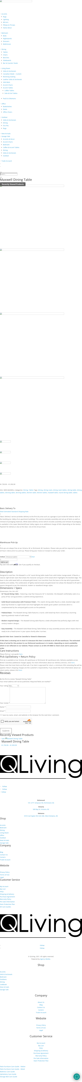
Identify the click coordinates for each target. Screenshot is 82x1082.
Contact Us (4, 855)
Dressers (6, 41)
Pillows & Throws (9, 25)
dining (40, 490)
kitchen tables (42, 493)
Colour (2, 557)
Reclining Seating (9, 77)
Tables (5, 52)
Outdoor (4, 117)
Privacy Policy (5, 872)
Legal (2, 877)
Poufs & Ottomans (9, 98)
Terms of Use (4, 875)
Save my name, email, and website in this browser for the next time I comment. (31, 715)
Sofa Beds (6, 82)
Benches (6, 58)
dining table (72, 490)
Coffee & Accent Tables (11, 147)
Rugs (5, 17)
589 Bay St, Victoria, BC (41, 809)
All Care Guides (5, 907)
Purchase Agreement (7, 897)
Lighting (6, 19)
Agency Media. (45, 959)
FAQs (2, 892)
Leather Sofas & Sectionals (12, 79)
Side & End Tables (10, 93)
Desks (5, 109)
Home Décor (7, 28)
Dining (3, 49)
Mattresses (7, 44)
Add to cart (4, 562)
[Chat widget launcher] (76, 1076)
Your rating (4, 686)
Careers (3, 857)
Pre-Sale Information (7, 902)
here (20, 654)
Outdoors (3, 979)
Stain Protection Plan (7, 904)
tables (75, 493)
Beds (5, 36)
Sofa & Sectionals (6, 974)
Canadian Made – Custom (12, 74)
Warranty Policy (5, 899)
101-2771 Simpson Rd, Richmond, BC (41, 803)
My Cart (3, 889)
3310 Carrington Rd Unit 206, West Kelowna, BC (41, 816)
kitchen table (31, 493)
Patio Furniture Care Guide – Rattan (12, 1066)
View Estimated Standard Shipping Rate (14, 512)
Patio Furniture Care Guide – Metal (12, 1069)
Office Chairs (7, 112)
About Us (41, 1002)
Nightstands (7, 39)
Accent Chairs (8, 85)
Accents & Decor (9, 139)
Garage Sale (5, 136)
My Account (4, 886)
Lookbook (3, 984)
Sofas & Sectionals (9, 71)
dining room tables (60, 490)
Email (2, 711)
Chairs (5, 55)
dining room (48, 490)
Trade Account (6, 161)
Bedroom (4, 33)
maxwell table (53, 493)
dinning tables (21, 493)
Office (3, 104)
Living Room (5, 68)
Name (3, 707)
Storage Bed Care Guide (8, 1077)
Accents (4, 14)
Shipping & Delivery (7, 894)
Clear (33, 557)
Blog (1, 852)
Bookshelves (7, 106)
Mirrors (5, 22)
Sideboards (7, 60)
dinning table (10, 493)
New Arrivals (6, 134)
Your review (5, 703)
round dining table (65, 493)
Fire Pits (6, 126)
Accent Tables (8, 88)
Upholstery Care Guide (8, 1074)
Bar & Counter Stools (10, 63)
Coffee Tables (9, 90)
